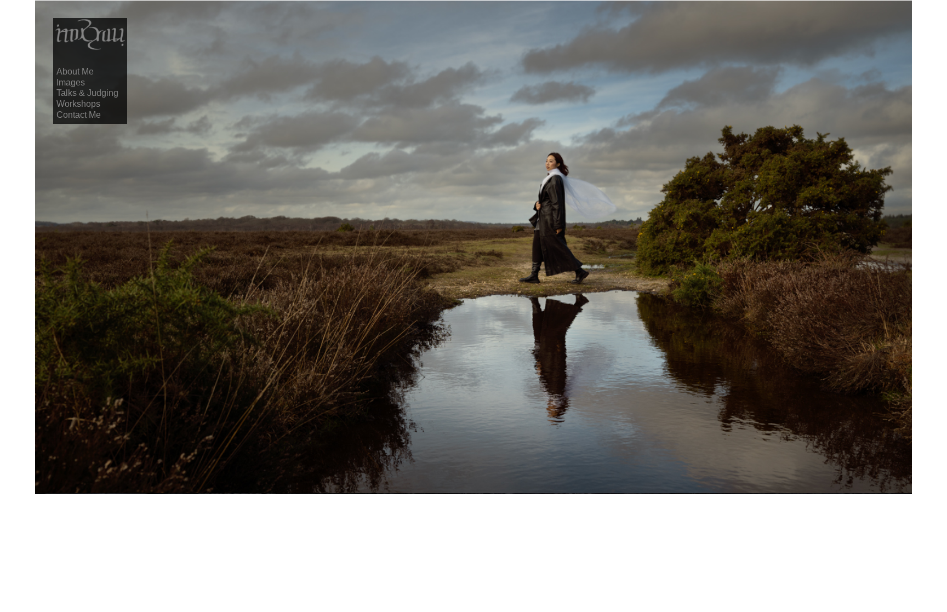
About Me (75, 71)
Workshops (78, 103)
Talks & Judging (87, 93)
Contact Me (78, 114)
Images (70, 82)
